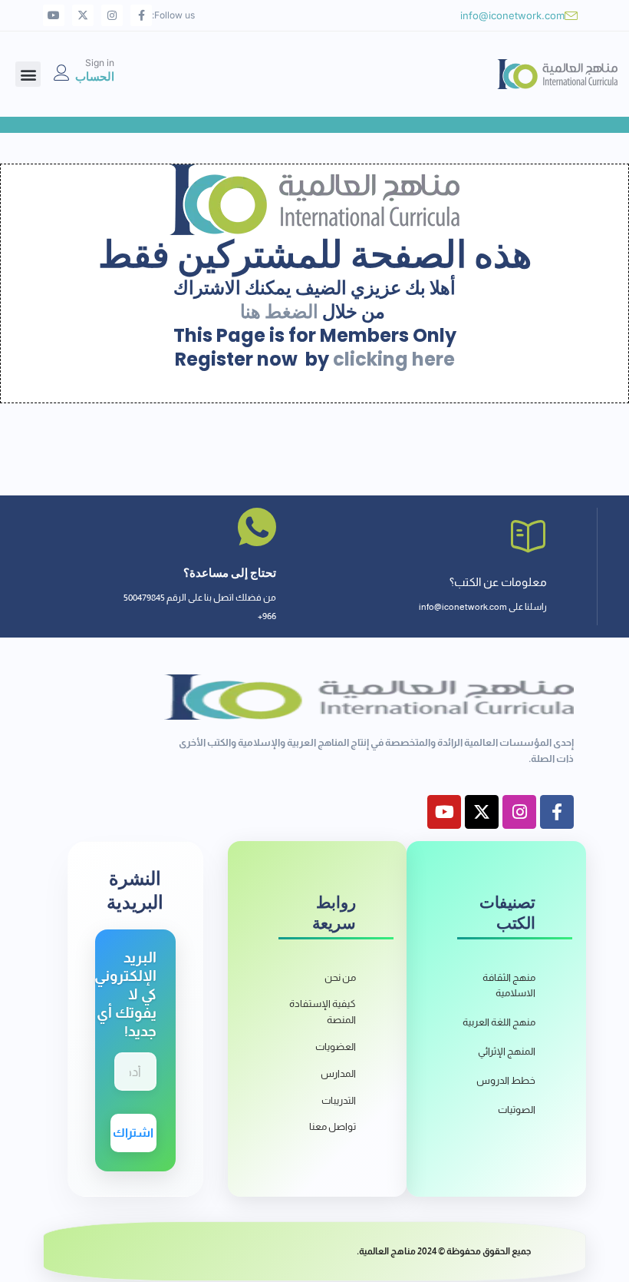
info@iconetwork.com (512, 15)
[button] (28, 74)
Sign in (99, 62)
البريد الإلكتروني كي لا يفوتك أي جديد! (125, 994)
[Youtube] (53, 15)
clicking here (394, 359)
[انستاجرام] (112, 15)
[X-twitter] (83, 15)
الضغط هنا (279, 311)
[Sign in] (61, 72)
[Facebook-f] (141, 15)
